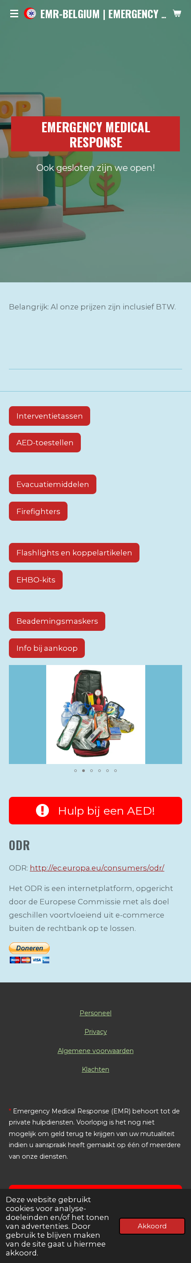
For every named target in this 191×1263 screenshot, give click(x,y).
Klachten (95, 1069)
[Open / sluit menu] (14, 13)
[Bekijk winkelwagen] (177, 13)
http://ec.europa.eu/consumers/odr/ (97, 867)
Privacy (95, 1032)
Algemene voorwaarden (96, 1051)
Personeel (95, 1013)
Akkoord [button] (152, 1226)
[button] (174, 673)
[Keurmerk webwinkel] (95, 351)
